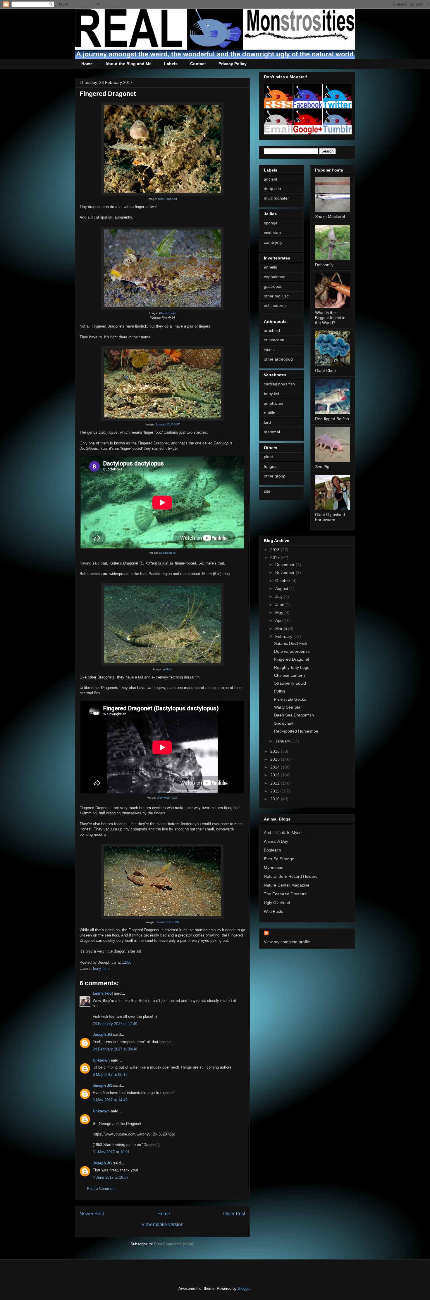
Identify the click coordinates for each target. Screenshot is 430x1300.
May (279, 612)
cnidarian (272, 232)
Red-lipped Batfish (332, 418)
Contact (198, 63)
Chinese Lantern (289, 675)
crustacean (274, 339)
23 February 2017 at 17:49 (115, 1024)
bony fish (101, 968)
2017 (275, 557)
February (284, 636)
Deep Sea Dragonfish (294, 715)
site (267, 491)
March (281, 628)
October (283, 580)
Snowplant (283, 723)
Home (87, 63)
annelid (270, 267)
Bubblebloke (167, 552)
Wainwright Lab (167, 797)
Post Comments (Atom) (174, 1244)
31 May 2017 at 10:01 (111, 1152)
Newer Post (92, 1213)
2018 (275, 549)
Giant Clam (325, 370)
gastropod (273, 286)
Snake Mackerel (330, 216)
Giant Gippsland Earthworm (330, 517)
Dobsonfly (324, 264)
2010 (275, 799)
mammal (272, 432)
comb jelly (273, 242)
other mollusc (276, 296)
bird (267, 422)
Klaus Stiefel (167, 313)
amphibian (273, 403)
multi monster (276, 198)
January (283, 741)
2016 (275, 751)
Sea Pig (322, 466)
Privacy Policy (233, 63)
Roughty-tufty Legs (291, 667)
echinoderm (275, 305)
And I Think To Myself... (285, 832)
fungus (270, 466)
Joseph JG (102, 1034)
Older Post (234, 1213)
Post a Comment (101, 1188)
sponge (271, 223)
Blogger (244, 1288)
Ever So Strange (279, 858)
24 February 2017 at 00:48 (115, 1049)
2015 (275, 759)
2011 (275, 791)
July (279, 596)
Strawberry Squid (290, 683)
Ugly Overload (277, 902)
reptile (269, 412)
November (285, 572)
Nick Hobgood (167, 198)
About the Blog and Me (128, 63)
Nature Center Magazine (286, 885)
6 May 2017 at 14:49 (110, 1100)
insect (269, 349)
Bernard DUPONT (168, 424)
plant (268, 456)
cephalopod (274, 276)
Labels (171, 63)
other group (274, 476)
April (280, 620)
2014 (275, 767)
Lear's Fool (103, 993)
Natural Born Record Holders (290, 876)
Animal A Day (276, 841)
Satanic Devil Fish (290, 643)
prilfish (167, 669)
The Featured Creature (285, 894)
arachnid (272, 330)
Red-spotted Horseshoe (296, 731)
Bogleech (272, 850)
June (280, 604)
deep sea (272, 188)
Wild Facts (273, 911)
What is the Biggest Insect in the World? (330, 317)
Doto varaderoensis (292, 651)
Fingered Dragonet (291, 659)
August (282, 588)
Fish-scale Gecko (290, 699)
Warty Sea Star (288, 707)
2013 (275, 775)
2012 (275, 783)
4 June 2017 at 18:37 (110, 1177)
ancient (270, 179)
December (285, 564)
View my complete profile (287, 941)
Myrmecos (273, 867)
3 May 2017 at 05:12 (110, 1074)
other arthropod (278, 359)
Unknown (101, 1060)
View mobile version (162, 1224)
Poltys (279, 691)
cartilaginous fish (279, 384)
